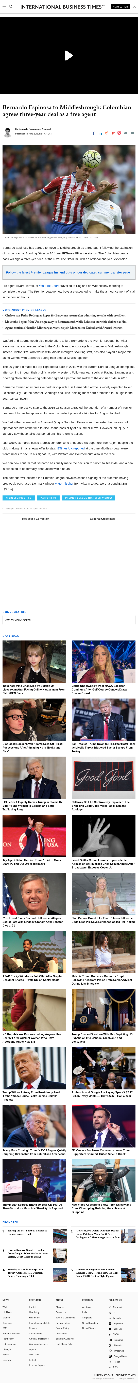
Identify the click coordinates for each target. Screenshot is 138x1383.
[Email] (126, 133)
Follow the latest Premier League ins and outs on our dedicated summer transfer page (68, 272)
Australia (86, 1307)
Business (7, 1323)
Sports (6, 1354)
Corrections (61, 1333)
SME (5, 1328)
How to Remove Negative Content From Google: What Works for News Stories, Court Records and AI (28, 1253)
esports (32, 1349)
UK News (7, 1312)
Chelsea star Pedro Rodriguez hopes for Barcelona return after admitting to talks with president (65, 315)
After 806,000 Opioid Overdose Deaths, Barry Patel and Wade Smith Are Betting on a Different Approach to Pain (97, 1234)
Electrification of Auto (39, 1323)
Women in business (38, 1344)
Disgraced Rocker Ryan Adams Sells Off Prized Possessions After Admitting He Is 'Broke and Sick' (33, 748)
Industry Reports (37, 1365)
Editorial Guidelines (102, 518)
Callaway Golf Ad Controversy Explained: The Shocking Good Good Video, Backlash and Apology (101, 806)
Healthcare (34, 1317)
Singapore (87, 1317)
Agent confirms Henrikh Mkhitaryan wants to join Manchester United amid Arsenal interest (63, 328)
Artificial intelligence (39, 1339)
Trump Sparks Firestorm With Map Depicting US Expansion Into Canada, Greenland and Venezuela (102, 1038)
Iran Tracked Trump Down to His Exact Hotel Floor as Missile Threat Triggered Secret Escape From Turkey (103, 748)
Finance (33, 1328)
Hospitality (34, 1312)
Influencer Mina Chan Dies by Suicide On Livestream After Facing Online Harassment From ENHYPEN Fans (34, 689)
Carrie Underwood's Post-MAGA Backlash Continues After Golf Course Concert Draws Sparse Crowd (99, 689)
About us (60, 1307)
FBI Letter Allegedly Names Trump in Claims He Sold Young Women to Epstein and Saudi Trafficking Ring (33, 806)
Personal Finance (11, 1333)
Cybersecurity (36, 1333)
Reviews (7, 1360)
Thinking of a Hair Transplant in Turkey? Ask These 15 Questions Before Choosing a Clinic (25, 1272)
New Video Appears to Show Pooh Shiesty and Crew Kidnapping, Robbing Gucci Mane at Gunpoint (101, 1208)
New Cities (34, 1354)
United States (89, 1328)
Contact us (61, 1312)
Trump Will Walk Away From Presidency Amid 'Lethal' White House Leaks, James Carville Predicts (31, 1096)
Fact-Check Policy (65, 1344)
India (84, 1312)
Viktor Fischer (64, 483)
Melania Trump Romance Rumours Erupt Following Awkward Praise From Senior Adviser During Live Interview (102, 980)
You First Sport (49, 286)
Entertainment (9, 1344)
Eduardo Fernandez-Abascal (35, 128)
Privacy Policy (63, 1323)
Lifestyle (7, 1349)
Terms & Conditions (65, 1317)
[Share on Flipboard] (113, 133)
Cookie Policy (62, 1328)
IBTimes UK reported (71, 448)
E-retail (32, 1307)
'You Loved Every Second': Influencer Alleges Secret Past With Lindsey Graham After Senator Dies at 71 (33, 922)
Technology (8, 1339)
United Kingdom (90, 1323)
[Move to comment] (132, 133)
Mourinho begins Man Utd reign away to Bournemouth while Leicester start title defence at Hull (66, 322)
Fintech (32, 1360)
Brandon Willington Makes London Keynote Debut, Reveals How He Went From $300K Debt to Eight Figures (97, 1272)
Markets (6, 1317)
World (5, 1307)
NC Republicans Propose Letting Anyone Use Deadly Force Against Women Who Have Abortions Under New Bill (32, 1038)
